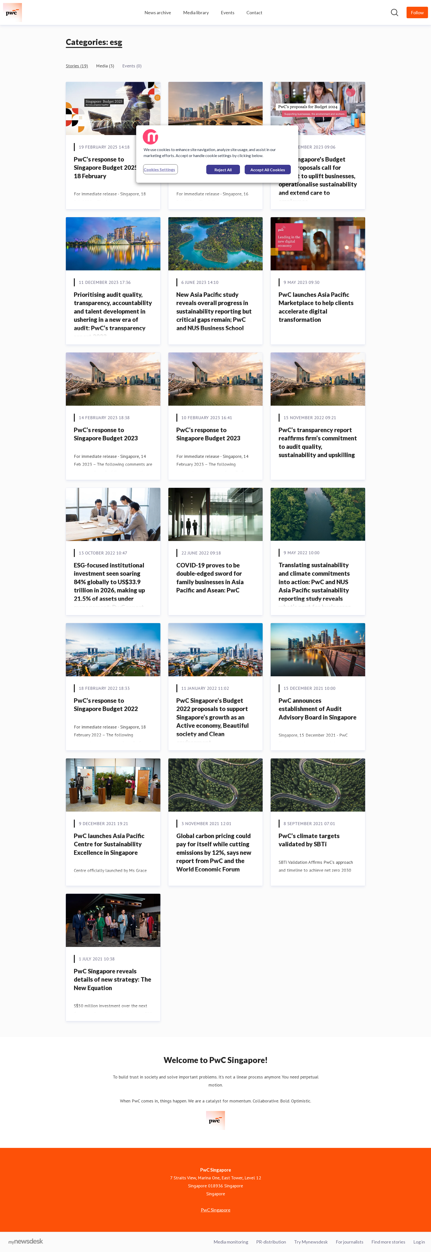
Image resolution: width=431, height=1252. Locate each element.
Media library (196, 12)
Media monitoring (231, 1242)
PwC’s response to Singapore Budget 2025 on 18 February (110, 167)
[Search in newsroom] (395, 12)
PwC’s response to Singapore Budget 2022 (106, 705)
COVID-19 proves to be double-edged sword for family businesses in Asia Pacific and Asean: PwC (210, 577)
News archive (157, 12)
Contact (254, 12)
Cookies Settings (159, 169)
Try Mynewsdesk (311, 1242)
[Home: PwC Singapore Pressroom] (12, 12)
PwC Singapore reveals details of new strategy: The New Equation (112, 979)
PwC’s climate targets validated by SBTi (309, 840)
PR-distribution (271, 1242)
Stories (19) (77, 66)
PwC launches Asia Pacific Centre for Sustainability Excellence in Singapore (109, 844)
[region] (217, 154)
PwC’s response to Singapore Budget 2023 (106, 434)
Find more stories (388, 1242)
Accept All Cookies (267, 169)
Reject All (223, 169)
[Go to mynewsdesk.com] (26, 1242)
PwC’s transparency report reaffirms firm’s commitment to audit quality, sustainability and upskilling (318, 442)
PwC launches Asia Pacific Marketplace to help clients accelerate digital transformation (316, 307)
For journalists (349, 1242)
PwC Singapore (215, 1210)
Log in (419, 1242)
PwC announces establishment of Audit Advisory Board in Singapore (317, 709)
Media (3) (105, 66)
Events (227, 12)
